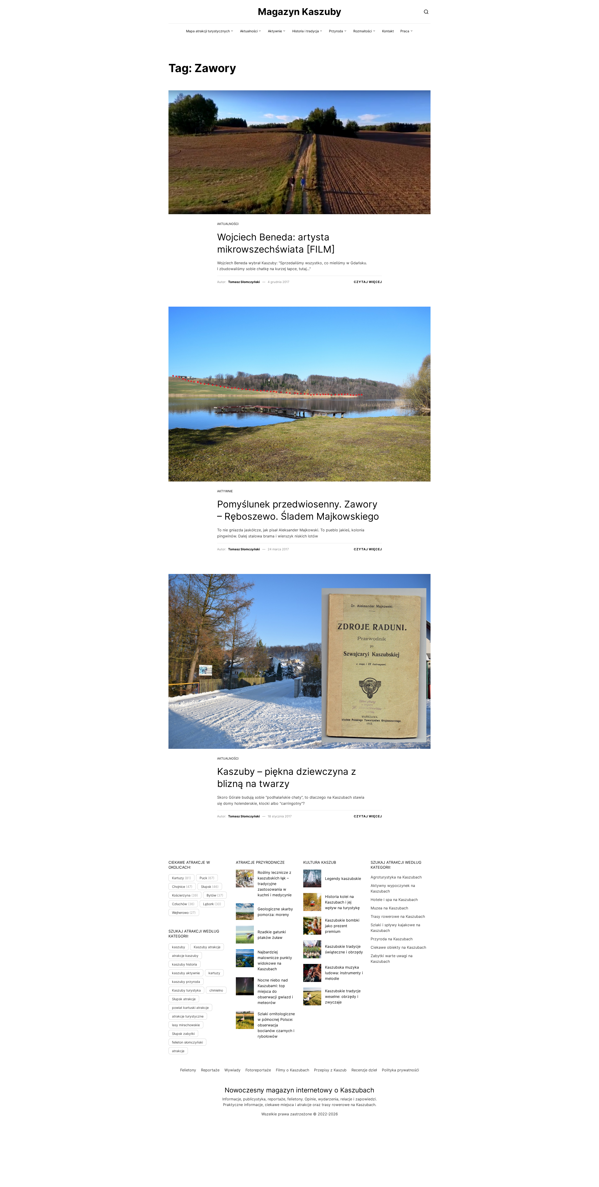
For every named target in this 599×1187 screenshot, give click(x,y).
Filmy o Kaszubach (292, 1070)
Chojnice (182, 887)
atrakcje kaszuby (185, 956)
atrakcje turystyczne (188, 1016)
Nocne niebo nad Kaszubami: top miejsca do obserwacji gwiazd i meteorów (275, 991)
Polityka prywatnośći (400, 1070)
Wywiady (232, 1070)
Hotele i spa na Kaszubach (394, 899)
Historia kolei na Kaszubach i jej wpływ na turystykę (342, 902)
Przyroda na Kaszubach (392, 939)
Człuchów (183, 904)
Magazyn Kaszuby (299, 11)
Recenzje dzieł (364, 1070)
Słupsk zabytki (183, 1034)
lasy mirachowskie (186, 1025)
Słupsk (210, 887)
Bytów (215, 895)
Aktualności (249, 31)
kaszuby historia (184, 964)
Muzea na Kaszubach (389, 908)
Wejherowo (184, 913)
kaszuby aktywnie (186, 973)
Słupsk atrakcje (184, 999)
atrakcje (178, 1051)
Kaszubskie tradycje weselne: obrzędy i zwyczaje (343, 996)
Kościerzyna (185, 895)
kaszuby (178, 947)
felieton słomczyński (187, 1042)
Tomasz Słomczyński (244, 282)
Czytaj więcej (368, 282)
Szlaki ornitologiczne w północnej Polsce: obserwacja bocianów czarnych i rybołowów (276, 1025)
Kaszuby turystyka (186, 990)
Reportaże (210, 1070)
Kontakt (388, 31)
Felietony (188, 1070)
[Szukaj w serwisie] (426, 12)
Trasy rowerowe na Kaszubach (398, 916)
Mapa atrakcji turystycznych (208, 31)
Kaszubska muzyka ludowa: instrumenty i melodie (344, 973)
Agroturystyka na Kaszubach (396, 877)
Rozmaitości (362, 31)
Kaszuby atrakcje (207, 947)
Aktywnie (275, 31)
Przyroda (336, 31)
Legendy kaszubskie (343, 878)
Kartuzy (181, 878)
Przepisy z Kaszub (330, 1070)
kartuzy (214, 973)
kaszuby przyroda (186, 982)
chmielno (216, 990)
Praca (404, 31)
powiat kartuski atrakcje (190, 1008)
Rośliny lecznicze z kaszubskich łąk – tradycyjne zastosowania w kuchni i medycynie (275, 883)
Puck (207, 878)
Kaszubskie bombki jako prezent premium (342, 926)
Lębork (212, 904)
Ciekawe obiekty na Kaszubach (398, 947)
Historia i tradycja (305, 31)
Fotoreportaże (258, 1070)
